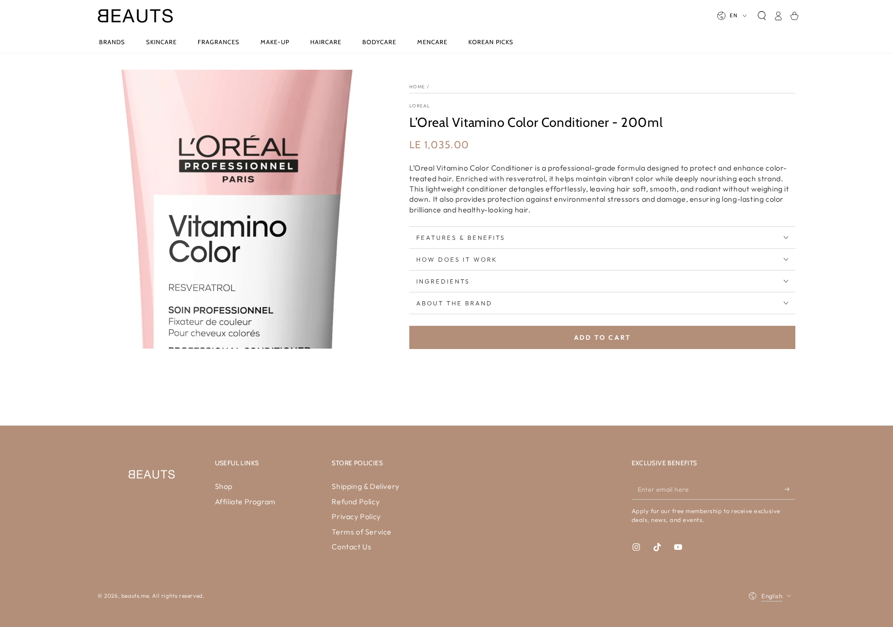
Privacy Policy (356, 516)
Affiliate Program (245, 501)
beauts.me (135, 595)
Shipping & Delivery (365, 486)
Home (417, 87)
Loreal (420, 106)
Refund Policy (356, 501)
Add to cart (602, 337)
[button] (761, 16)
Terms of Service (362, 531)
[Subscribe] (790, 489)
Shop (224, 486)
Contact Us (351, 546)
